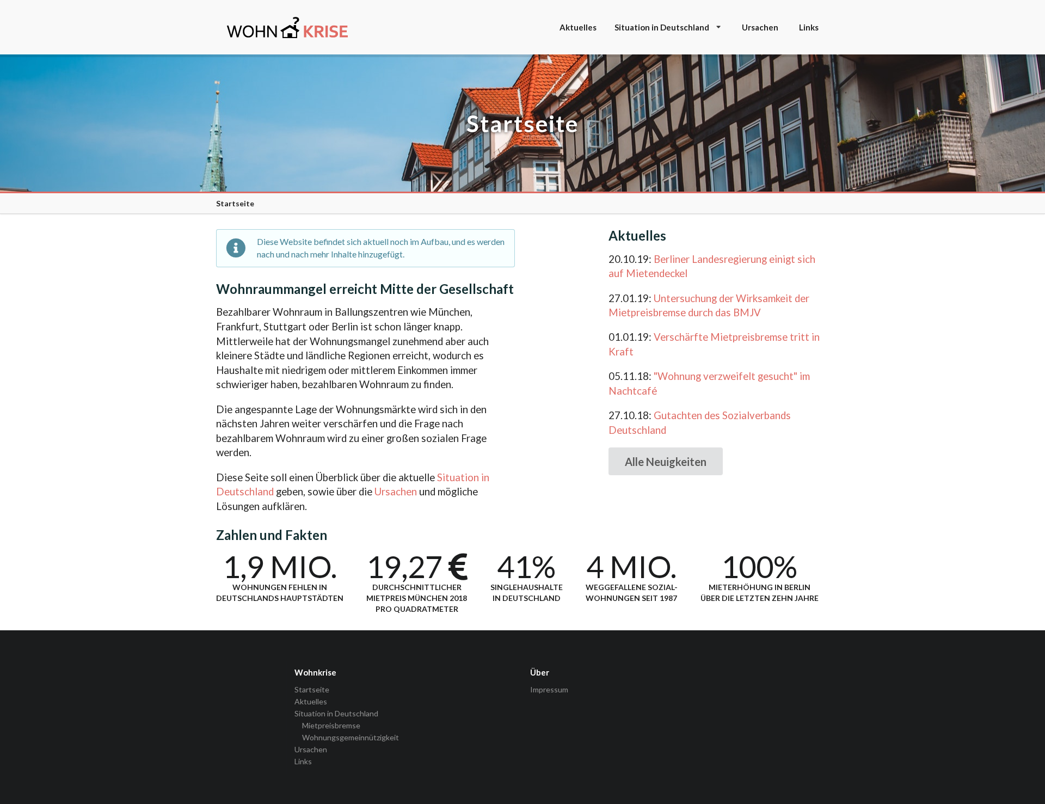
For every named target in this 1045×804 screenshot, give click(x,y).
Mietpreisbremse (331, 725)
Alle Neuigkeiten (665, 461)
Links (809, 27)
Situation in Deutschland (661, 27)
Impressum (549, 689)
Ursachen (760, 27)
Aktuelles (578, 27)
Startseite (311, 689)
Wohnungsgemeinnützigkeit (350, 737)
